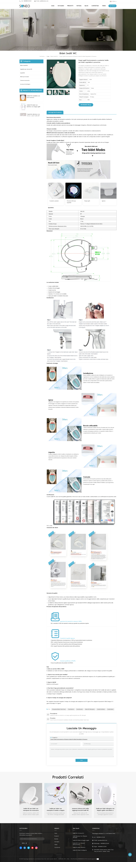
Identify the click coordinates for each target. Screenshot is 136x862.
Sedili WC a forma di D (78, 833)
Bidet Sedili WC (54, 56)
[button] (114, 800)
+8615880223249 (100, 837)
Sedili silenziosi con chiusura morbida (80, 837)
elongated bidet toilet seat (58, 709)
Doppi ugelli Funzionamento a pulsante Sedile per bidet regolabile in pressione (69, 739)
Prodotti (70, 5)
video (104, 5)
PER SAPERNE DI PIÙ (30, 817)
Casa (52, 5)
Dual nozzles (80, 709)
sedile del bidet (101, 709)
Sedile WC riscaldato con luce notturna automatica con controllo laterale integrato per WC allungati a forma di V (33, 96)
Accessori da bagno (25, 84)
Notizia (79, 5)
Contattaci (95, 5)
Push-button (71, 709)
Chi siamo (61, 5)
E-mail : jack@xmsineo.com (42, 1)
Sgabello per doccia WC (26, 69)
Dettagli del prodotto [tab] (55, 112)
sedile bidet (110, 709)
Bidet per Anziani (24, 76)
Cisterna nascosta (24, 80)
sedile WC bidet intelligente (80, 850)
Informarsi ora (85, 104)
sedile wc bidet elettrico (79, 847)
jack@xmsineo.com (102, 840)
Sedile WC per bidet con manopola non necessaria (105, 809)
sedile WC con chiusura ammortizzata (79, 844)
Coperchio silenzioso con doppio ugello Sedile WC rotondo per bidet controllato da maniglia (33, 115)
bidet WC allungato (89, 709)
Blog (86, 5)
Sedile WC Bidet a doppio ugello (81, 840)
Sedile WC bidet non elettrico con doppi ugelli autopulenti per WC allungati (33, 106)
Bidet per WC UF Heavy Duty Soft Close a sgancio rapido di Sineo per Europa (31, 809)
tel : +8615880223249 (26, 1)
